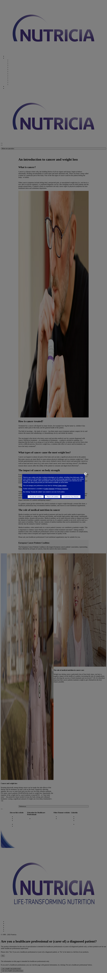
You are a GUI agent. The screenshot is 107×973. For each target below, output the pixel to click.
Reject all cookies (52, 496)
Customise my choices (71, 496)
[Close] (85, 474)
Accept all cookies (36, 496)
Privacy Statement (62, 488)
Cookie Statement (49, 488)
